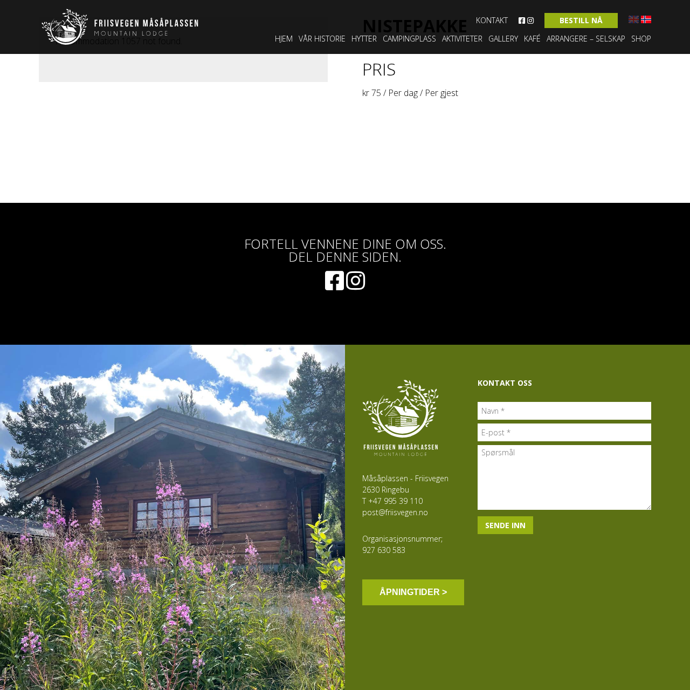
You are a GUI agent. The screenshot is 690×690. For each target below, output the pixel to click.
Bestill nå (581, 20)
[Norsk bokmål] (646, 19)
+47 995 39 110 (395, 501)
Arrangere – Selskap (586, 39)
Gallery (503, 39)
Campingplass (409, 39)
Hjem (284, 39)
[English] (634, 19)
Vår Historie (322, 39)
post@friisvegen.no (395, 512)
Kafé (532, 39)
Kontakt (492, 20)
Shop (641, 39)
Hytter (364, 39)
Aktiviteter (462, 39)
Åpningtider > (413, 592)
